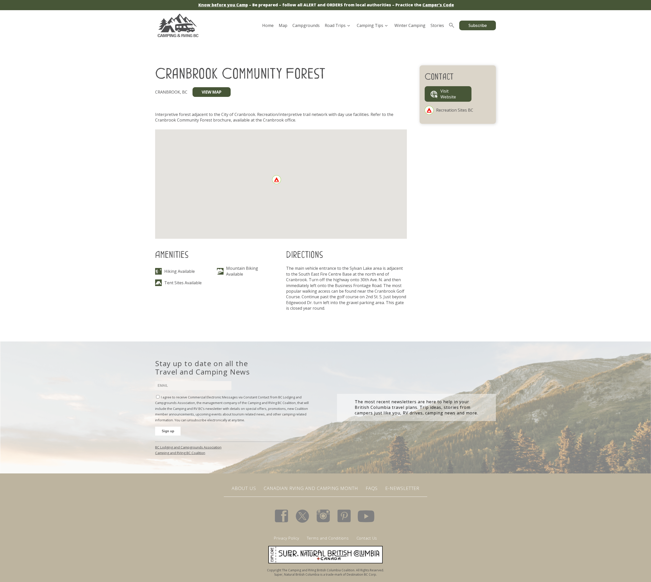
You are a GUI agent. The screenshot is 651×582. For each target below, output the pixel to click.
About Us (244, 488)
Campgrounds (306, 25)
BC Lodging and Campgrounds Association (188, 447)
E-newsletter (402, 488)
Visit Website (448, 93)
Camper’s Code (438, 5)
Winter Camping (409, 25)
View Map (211, 92)
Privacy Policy (286, 538)
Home (268, 25)
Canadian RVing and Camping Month (311, 488)
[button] (276, 179)
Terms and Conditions (328, 538)
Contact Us (367, 538)
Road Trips (335, 25)
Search (451, 25)
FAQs (372, 488)
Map (283, 25)
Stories (437, 25)
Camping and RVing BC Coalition (180, 453)
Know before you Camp (223, 5)
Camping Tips (370, 25)
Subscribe (477, 25)
